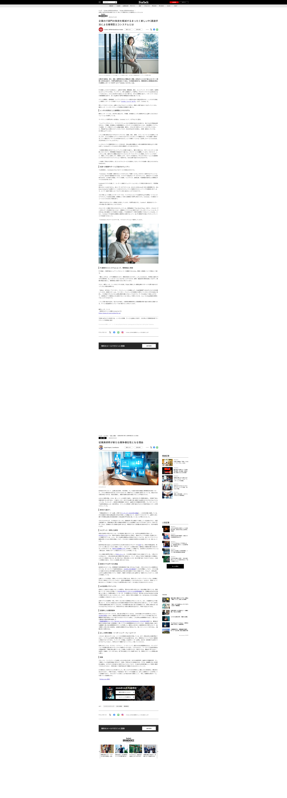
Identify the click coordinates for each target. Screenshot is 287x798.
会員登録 (174, 2)
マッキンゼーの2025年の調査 (129, 513)
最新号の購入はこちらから (124, 692)
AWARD (154, 5)
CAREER (162, 5)
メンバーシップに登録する (124, 697)
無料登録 (148, 346)
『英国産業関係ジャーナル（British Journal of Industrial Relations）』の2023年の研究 (124, 621)
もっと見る (175, 566)
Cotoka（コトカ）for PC (128, 101)
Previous (99, 751)
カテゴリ (133, 5)
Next (157, 751)
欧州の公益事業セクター (119, 548)
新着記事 (111, 5)
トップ (100, 10)
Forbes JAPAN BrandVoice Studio (113, 29)
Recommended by (182, 635)
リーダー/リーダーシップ (109, 706)
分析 (139, 545)
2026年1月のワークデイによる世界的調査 (130, 591)
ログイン (184, 2)
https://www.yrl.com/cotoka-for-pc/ (110, 313)
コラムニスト (147, 5)
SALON (168, 5)
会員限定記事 (125, 5)
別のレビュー (120, 554)
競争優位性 (126, 706)
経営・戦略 (113, 435)
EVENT (175, 5)
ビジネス (106, 435)
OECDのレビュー (103, 535)
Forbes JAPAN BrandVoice (111, 10)
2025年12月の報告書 (130, 569)
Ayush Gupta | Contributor (111, 447)
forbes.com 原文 (105, 679)
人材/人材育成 (119, 706)
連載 (140, 5)
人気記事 (118, 5)
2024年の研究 (103, 615)
